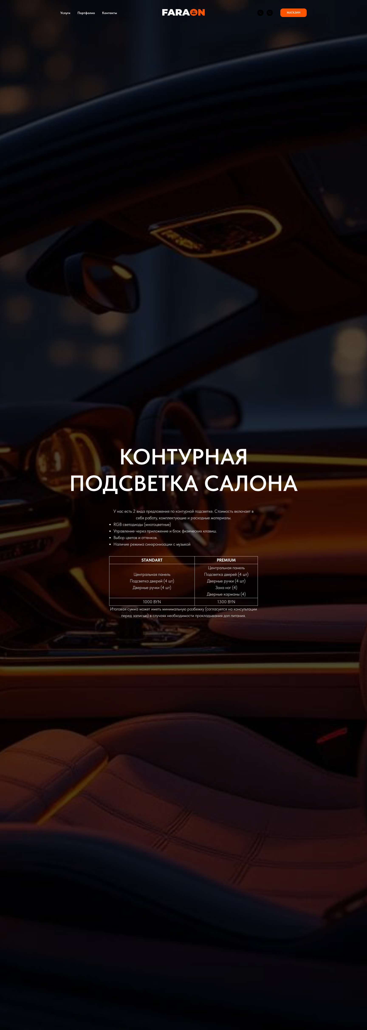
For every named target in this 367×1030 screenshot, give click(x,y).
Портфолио (86, 13)
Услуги (65, 13)
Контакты (109, 13)
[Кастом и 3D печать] (270, 13)
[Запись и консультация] (260, 13)
